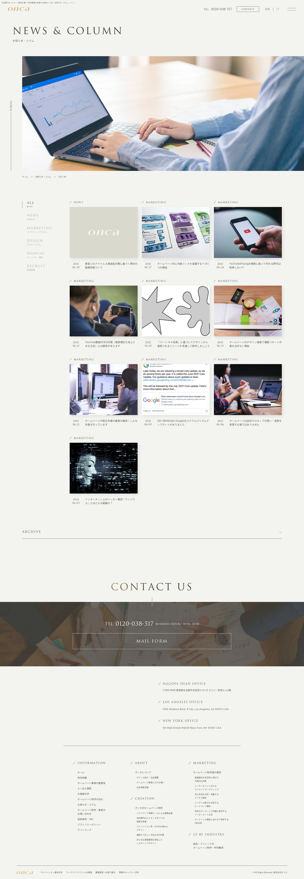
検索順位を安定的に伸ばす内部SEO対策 (207, 779)
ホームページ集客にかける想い (151, 782)
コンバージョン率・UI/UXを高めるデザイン (152, 828)
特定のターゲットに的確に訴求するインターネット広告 (211, 813)
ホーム (25, 177)
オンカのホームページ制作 (149, 808)
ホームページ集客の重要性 (91, 783)
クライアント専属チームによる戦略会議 (155, 813)
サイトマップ (85, 830)
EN (267, 9)
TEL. (129, 624)
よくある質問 (85, 788)
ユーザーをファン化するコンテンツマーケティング (207, 787)
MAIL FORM (152, 641)
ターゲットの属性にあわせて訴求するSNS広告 (212, 821)
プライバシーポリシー (89, 824)
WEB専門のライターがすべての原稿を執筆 (151, 820)
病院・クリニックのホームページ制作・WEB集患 (208, 846)
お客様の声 (83, 794)
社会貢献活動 (143, 787)
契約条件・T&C (86, 819)
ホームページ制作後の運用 (207, 772)
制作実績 (82, 778)
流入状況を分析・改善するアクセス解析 (207, 796)
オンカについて (143, 772)
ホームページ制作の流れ (90, 799)
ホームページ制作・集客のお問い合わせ (91, 812)
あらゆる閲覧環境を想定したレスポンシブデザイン (150, 841)
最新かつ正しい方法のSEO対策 (150, 835)
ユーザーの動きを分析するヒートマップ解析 (207, 804)
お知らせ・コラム (43, 177)
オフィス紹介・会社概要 (148, 778)
